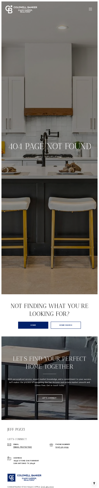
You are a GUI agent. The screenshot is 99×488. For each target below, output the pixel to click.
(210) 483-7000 (47, 487)
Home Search (65, 325)
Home (33, 325)
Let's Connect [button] (49, 398)
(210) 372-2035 (62, 447)
